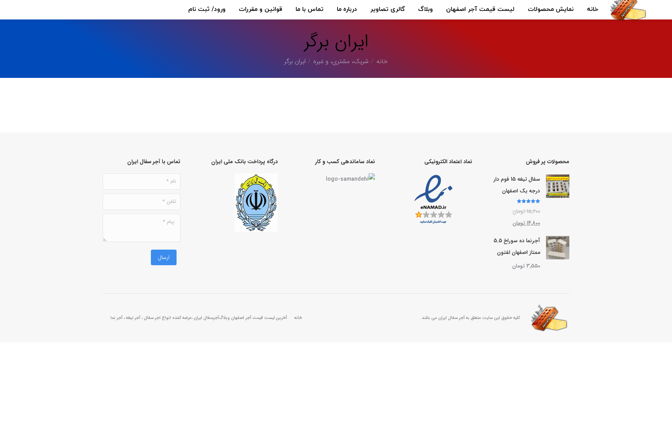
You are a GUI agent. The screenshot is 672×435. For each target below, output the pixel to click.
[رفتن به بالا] (660, 423)
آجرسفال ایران (206, 318)
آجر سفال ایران (451, 318)
